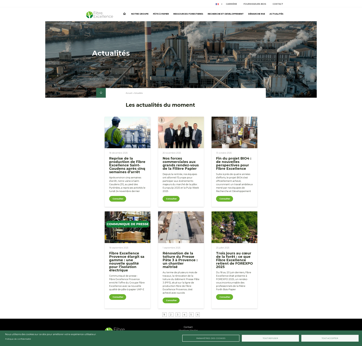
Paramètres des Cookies (210, 338)
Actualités (276, 14)
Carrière (231, 4)
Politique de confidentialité (18, 339)
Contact (278, 4)
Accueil (125, 14)
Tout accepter (330, 338)
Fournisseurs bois (255, 4)
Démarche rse (256, 14)
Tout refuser (270, 338)
